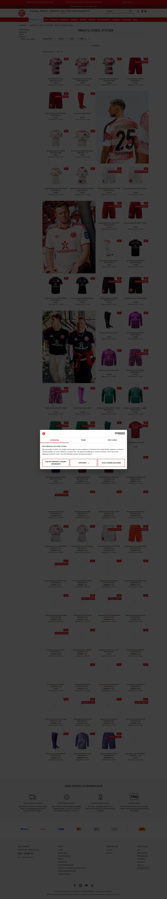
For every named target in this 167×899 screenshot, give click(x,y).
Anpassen (82, 463)
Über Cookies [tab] (112, 440)
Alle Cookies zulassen (111, 463)
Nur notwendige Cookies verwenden (55, 463)
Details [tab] (83, 440)
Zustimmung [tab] (54, 440)
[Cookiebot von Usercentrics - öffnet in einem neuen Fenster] (116, 433)
